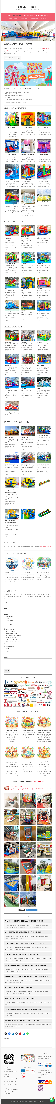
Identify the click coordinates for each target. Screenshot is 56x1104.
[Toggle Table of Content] (18, 58)
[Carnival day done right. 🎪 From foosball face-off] (28, 850)
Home (8, 15)
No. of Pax (6, 651)
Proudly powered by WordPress (19, 1101)
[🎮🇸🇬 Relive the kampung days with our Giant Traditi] (11, 800)
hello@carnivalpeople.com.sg (10, 1081)
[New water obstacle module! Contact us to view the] (44, 866)
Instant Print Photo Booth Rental (14, 639)
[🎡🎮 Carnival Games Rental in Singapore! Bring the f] (44, 817)
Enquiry (6, 614)
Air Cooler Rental (10, 646)
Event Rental (24, 18)
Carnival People (28, 7)
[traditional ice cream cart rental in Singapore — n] (11, 833)
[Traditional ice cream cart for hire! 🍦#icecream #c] (44, 850)
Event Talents (34, 18)
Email (5, 608)
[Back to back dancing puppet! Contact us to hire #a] (28, 883)
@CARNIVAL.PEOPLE (37, 781)
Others (7, 648)
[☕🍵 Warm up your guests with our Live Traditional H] (44, 800)
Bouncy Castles (9, 620)
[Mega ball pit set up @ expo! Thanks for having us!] (11, 883)
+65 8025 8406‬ (7, 1071)
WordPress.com (41, 1101)
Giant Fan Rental (10, 644)
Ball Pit (8, 618)
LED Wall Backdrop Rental (12, 642)
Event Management (13, 18)
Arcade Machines (10, 616)
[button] (23, 1070)
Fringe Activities (10, 629)
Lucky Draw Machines (11, 637)
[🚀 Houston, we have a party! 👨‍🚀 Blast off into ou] (11, 850)
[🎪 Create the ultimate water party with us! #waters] (11, 866)
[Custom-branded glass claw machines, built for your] (28, 833)
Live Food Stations (28, 15)
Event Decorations (41, 15)
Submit (7, 670)
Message (6, 657)
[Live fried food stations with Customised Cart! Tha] (11, 899)
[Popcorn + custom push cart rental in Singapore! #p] (44, 883)
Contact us (44, 18)
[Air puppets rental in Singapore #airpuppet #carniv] (28, 899)
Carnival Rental (17, 15)
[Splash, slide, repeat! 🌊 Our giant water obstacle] (44, 833)
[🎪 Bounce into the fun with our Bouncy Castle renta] (28, 817)
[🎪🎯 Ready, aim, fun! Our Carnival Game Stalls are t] (28, 800)
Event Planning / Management (13, 635)
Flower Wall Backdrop (11, 633)
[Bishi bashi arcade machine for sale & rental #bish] (28, 866)
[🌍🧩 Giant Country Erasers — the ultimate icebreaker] (11, 817)
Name (6, 602)
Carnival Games (9, 622)
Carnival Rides (9, 625)
